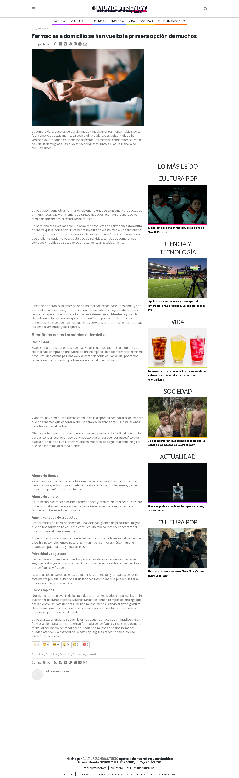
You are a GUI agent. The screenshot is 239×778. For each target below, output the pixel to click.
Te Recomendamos (95, 768)
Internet (91, 654)
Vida (132, 21)
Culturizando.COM (171, 21)
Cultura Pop (80, 21)
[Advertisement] (88, 179)
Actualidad (38, 654)
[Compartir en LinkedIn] (79, 44)
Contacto (117, 768)
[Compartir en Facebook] (60, 44)
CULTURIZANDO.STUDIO (100, 758)
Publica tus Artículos (140, 768)
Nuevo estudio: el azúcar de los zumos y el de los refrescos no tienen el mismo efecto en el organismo (177, 375)
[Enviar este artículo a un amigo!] (55, 44)
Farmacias (79, 654)
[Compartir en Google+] (75, 44)
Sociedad (146, 21)
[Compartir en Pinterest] (70, 44)
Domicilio (65, 654)
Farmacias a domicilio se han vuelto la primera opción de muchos (114, 35)
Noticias (60, 21)
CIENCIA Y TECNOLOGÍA (109, 21)
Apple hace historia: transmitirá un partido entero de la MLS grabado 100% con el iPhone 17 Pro (176, 305)
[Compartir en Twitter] (65, 44)
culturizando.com (57, 671)
